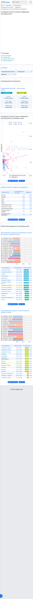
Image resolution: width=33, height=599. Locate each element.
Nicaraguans (4, 356)
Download (29, 120)
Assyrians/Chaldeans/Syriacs (7, 373)
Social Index (8, 5)
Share (22, 180)
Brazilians (3, 371)
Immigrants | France (6, 291)
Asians (2, 299)
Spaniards (3, 369)
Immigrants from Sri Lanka (7, 7)
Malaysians (18, 7)
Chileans (3, 274)
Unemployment (17, 5)
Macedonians (4, 293)
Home (2, 5)
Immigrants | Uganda (6, 377)
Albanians (3, 367)
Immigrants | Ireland (6, 280)
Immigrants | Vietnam (6, 348)
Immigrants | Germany (6, 289)
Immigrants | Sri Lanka (6, 285)
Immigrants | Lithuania (6, 272)
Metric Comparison (6, 55)
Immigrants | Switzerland (7, 297)
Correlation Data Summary (8, 59)
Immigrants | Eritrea (5, 270)
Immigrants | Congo (5, 352)
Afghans (3, 361)
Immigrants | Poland (6, 350)
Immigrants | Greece (5, 365)
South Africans (4, 276)
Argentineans (4, 278)
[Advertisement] (16, 33)
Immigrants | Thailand (6, 375)
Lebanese (3, 295)
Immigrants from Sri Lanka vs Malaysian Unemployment (14, 9)
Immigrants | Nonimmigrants (5, 358)
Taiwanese (3, 354)
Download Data (14, 180)
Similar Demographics (7, 60)
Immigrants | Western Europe (6, 283)
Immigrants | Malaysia (6, 287)
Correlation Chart (6, 57)
